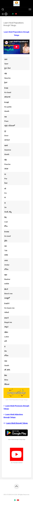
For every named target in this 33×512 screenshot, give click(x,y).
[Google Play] (13, 14)
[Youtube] (16, 14)
